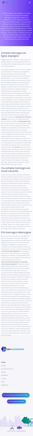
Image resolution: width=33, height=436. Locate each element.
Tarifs (2, 382)
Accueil (3, 366)
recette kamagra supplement (11, 251)
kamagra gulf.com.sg (24, 121)
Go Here (16, 147)
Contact (3, 378)
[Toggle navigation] (30, 3)
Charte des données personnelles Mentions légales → (15, 395)
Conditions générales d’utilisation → (16, 401)
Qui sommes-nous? (7, 369)
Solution (3, 372)
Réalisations (4, 385)
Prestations (4, 375)
